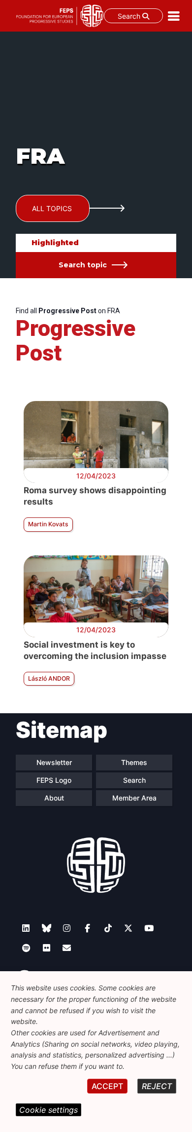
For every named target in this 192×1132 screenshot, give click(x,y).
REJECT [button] (157, 1086)
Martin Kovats (48, 524)
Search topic (83, 264)
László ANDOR (49, 678)
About (54, 798)
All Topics (52, 208)
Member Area (134, 798)
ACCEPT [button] (107, 1086)
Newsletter (54, 762)
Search (130, 16)
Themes (134, 762)
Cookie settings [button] (48, 1110)
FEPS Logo (53, 780)
